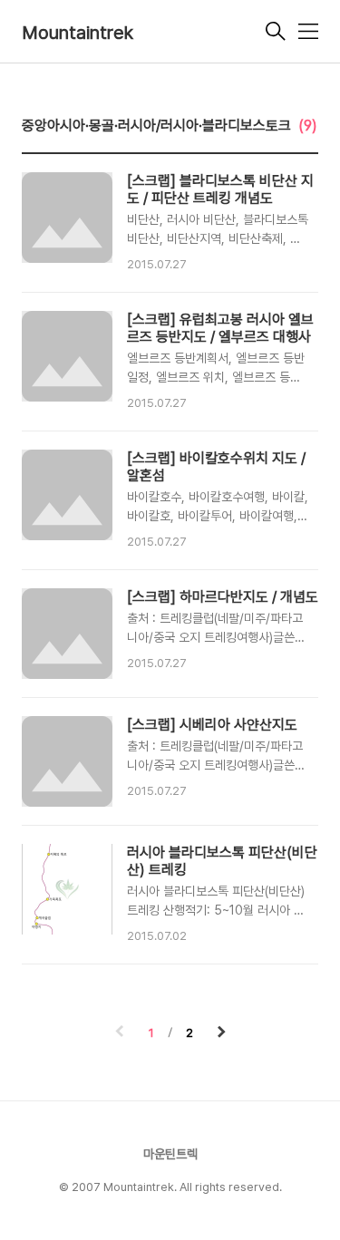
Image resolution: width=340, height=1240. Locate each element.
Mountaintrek (77, 33)
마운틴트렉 (170, 1154)
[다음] (221, 1033)
